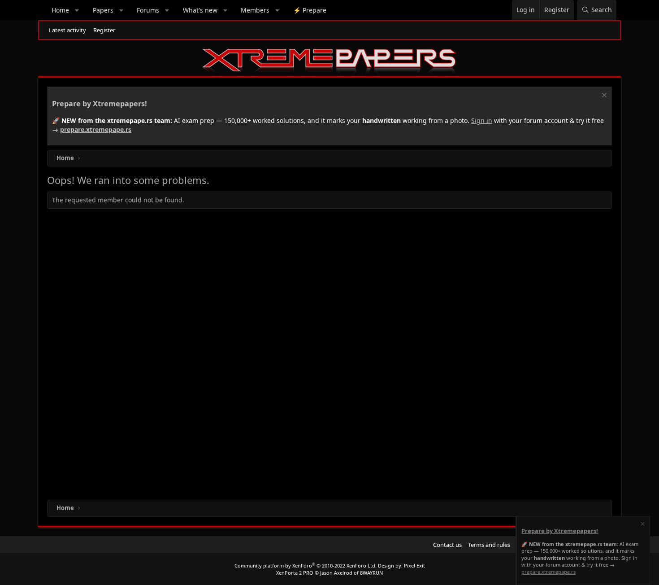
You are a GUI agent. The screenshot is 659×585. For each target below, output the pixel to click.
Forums (148, 10)
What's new (200, 10)
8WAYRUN (371, 572)
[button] (77, 10)
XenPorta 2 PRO (294, 572)
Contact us (447, 545)
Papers (103, 10)
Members (255, 10)
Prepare (309, 10)
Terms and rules (489, 545)
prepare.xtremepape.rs (95, 129)
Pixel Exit (414, 565)
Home (60, 10)
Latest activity (67, 30)
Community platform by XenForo (305, 565)
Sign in (481, 120)
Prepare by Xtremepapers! (99, 104)
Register (104, 30)
